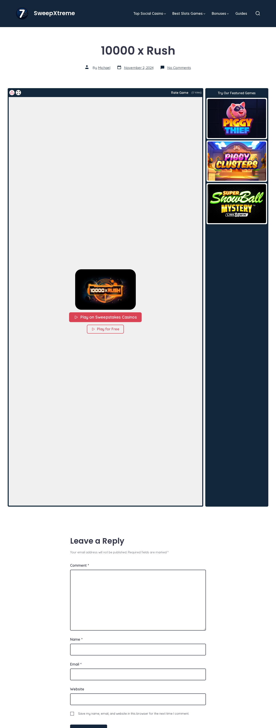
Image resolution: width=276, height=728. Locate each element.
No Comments (179, 67)
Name (76, 639)
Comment (79, 565)
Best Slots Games (187, 13)
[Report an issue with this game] (12, 92)
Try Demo (237, 118)
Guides (241, 13)
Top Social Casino (148, 13)
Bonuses (219, 13)
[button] (105, 289)
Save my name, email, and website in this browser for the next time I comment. (133, 713)
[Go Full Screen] (18, 92)
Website (77, 689)
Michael (104, 67)
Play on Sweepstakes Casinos (108, 317)
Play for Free (108, 329)
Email (75, 664)
